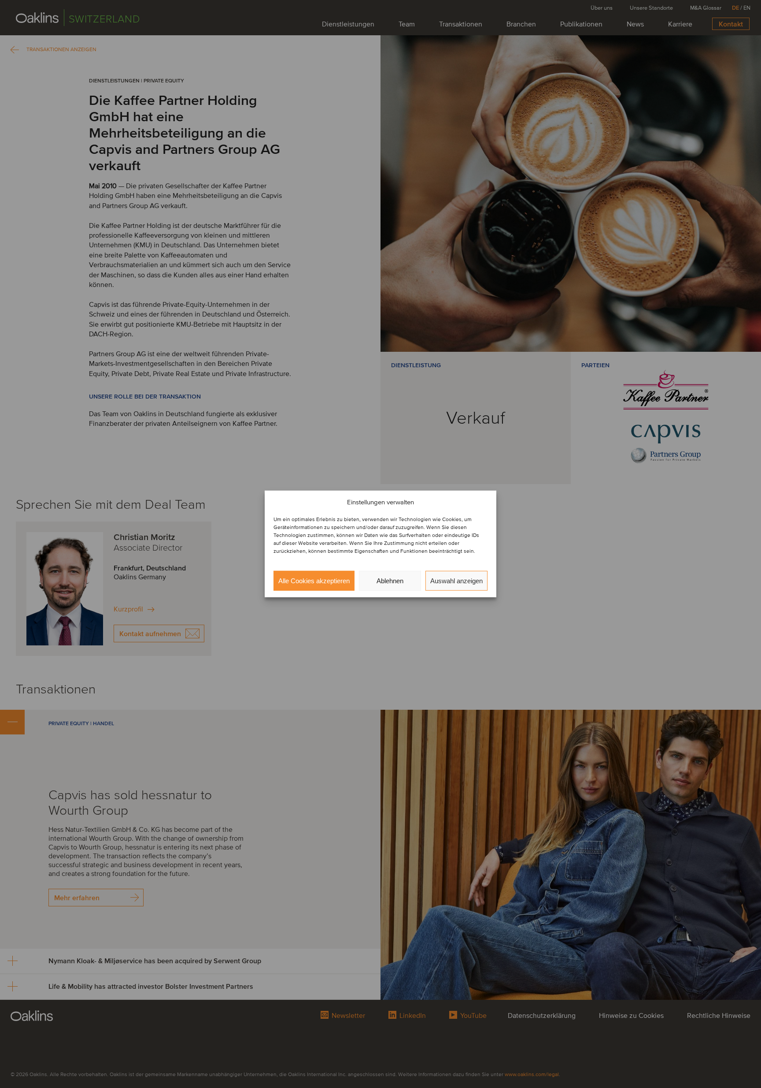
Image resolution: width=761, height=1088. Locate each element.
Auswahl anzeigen (456, 581)
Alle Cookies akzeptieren (314, 581)
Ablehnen (390, 581)
